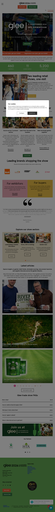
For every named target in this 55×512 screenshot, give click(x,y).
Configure (21, 113)
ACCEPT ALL (32, 113)
